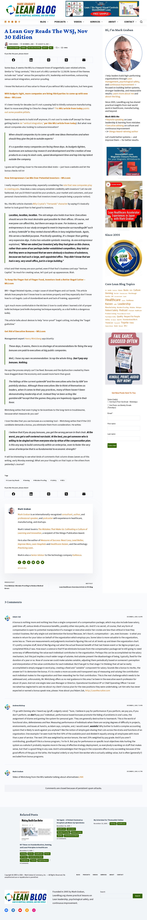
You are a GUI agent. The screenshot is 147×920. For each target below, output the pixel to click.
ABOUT (112, 21)
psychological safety (129, 81)
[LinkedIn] (5, 22)
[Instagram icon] (38, 562)
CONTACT (129, 21)
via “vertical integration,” (48, 123)
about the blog (112, 96)
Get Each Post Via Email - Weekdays (123, 402)
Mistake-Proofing (34, 48)
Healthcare (113, 300)
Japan (123, 300)
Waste (116, 326)
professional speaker (28, 518)
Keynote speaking (115, 119)
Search (102, 892)
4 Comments (24, 863)
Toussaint (117, 323)
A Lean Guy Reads (13, 48)
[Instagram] (12, 22)
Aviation (115, 290)
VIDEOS (78, 21)
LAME (115, 304)
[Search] (141, 22)
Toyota (124, 322)
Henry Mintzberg (33, 338)
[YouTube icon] (42, 562)
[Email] (84, 60)
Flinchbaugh (132, 293)
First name (111, 424)
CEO (131, 290)
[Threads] (49, 60)
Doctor (116, 293)
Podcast (123, 310)
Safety (45, 48)
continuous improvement (121, 84)
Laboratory (71, 829)
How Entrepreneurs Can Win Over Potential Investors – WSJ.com (37, 178)
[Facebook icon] (19, 562)
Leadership (124, 304)
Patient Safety (111, 310)
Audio (110, 290)
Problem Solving (110, 314)
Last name (111, 434)
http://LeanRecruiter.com (97, 690)
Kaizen (109, 304)
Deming (23, 48)
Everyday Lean (123, 293)
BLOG (43, 21)
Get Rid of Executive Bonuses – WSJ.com (25, 331)
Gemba (107, 296)
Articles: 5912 (22, 568)
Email (110, 413)
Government (118, 296)
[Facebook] (9, 22)
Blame (120, 290)
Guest (124, 296)
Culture (136, 290)
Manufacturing (110, 307)
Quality (120, 316)
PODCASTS (60, 21)
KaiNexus (76, 555)
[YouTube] (16, 22)
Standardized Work (130, 319)
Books (126, 290)
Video (131, 323)
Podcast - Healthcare (135, 311)
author (77, 514)
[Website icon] (28, 562)
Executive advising (115, 125)
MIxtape (138, 307)
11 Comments (61, 838)
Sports (119, 320)
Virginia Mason (109, 326)
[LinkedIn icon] (24, 562)
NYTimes (24, 857)
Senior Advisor (37, 555)
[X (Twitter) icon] (33, 562)
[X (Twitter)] (66, 60)
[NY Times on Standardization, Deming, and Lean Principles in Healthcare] (36, 830)
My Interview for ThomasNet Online (108, 820)
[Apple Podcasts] (19, 22)
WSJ (51, 48)
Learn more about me (123, 93)
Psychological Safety (110, 317)
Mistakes (132, 308)
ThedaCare (109, 323)
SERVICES (95, 21)
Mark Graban (24, 514)
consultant (67, 514)
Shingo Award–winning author (123, 131)
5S (106, 290)
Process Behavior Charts (123, 314)
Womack (121, 326)
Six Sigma (113, 320)
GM (112, 296)
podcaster (48, 518)
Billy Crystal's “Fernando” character (50, 203)
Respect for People (132, 316)
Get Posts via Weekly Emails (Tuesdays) (119, 406)
